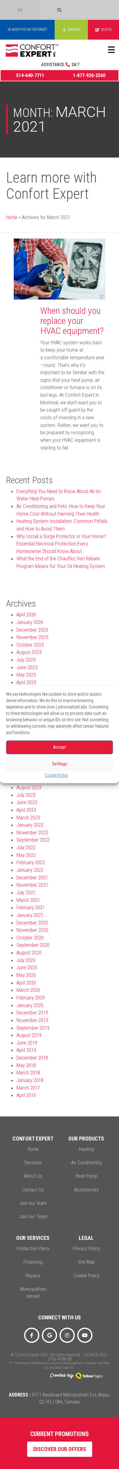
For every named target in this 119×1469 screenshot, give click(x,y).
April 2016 (26, 1095)
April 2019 (26, 1050)
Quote (106, 29)
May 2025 (26, 675)
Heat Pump (86, 1176)
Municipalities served (33, 1292)
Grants (74, 29)
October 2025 (30, 645)
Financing (32, 1262)
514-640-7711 (30, 75)
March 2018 (28, 1073)
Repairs (33, 1276)
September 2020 (32, 945)
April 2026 (26, 615)
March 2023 (28, 817)
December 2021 (32, 878)
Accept (59, 747)
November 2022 (32, 832)
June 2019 (26, 1043)
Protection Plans (33, 1248)
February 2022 (30, 862)
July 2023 (25, 795)
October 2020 (30, 938)
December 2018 (32, 1058)
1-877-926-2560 (89, 75)
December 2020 (32, 923)
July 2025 (25, 660)
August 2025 (28, 652)
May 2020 (26, 975)
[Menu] (111, 49)
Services (32, 1163)
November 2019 (32, 1020)
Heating (86, 1149)
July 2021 (25, 892)
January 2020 (29, 1005)
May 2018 (26, 1065)
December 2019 (32, 1012)
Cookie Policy (56, 775)
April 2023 (26, 810)
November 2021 (32, 885)
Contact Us (33, 1190)
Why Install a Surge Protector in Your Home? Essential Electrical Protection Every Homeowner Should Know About (61, 543)
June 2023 (26, 802)
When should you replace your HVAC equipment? (72, 320)
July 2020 (25, 960)
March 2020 (28, 990)
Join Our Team (33, 1216)
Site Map (86, 1262)
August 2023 (28, 787)
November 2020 (32, 930)
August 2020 (28, 952)
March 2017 (28, 1088)
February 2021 (30, 907)
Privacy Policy (86, 1248)
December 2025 (32, 630)
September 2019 (32, 1028)
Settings (59, 764)
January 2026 (29, 622)
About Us (33, 1176)
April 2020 (26, 983)
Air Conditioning (86, 1163)
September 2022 (32, 840)
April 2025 (26, 682)
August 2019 (28, 1035)
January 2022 (29, 870)
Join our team (33, 1203)
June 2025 (26, 667)
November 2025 (32, 637)
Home (11, 217)
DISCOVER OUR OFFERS (59, 1449)
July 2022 (25, 847)
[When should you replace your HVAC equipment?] (59, 268)
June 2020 (26, 967)
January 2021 (29, 915)
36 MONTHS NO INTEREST (27, 29)
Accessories (86, 1190)
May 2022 (26, 855)
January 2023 (29, 825)
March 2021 (28, 900)
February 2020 (30, 998)
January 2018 (29, 1080)
